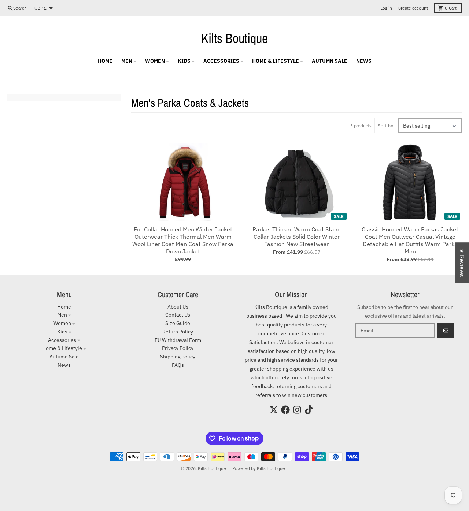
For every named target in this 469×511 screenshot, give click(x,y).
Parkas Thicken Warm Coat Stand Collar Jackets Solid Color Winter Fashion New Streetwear (296, 237)
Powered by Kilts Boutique (258, 468)
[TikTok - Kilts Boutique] (308, 409)
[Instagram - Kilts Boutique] (297, 409)
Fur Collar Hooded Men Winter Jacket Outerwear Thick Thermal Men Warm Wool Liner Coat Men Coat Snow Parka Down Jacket (182, 240)
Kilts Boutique (234, 38)
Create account (413, 8)
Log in (386, 8)
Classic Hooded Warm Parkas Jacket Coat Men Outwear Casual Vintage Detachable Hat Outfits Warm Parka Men (410, 240)
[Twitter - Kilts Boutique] (273, 409)
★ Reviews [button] (462, 262)
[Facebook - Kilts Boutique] (285, 409)
